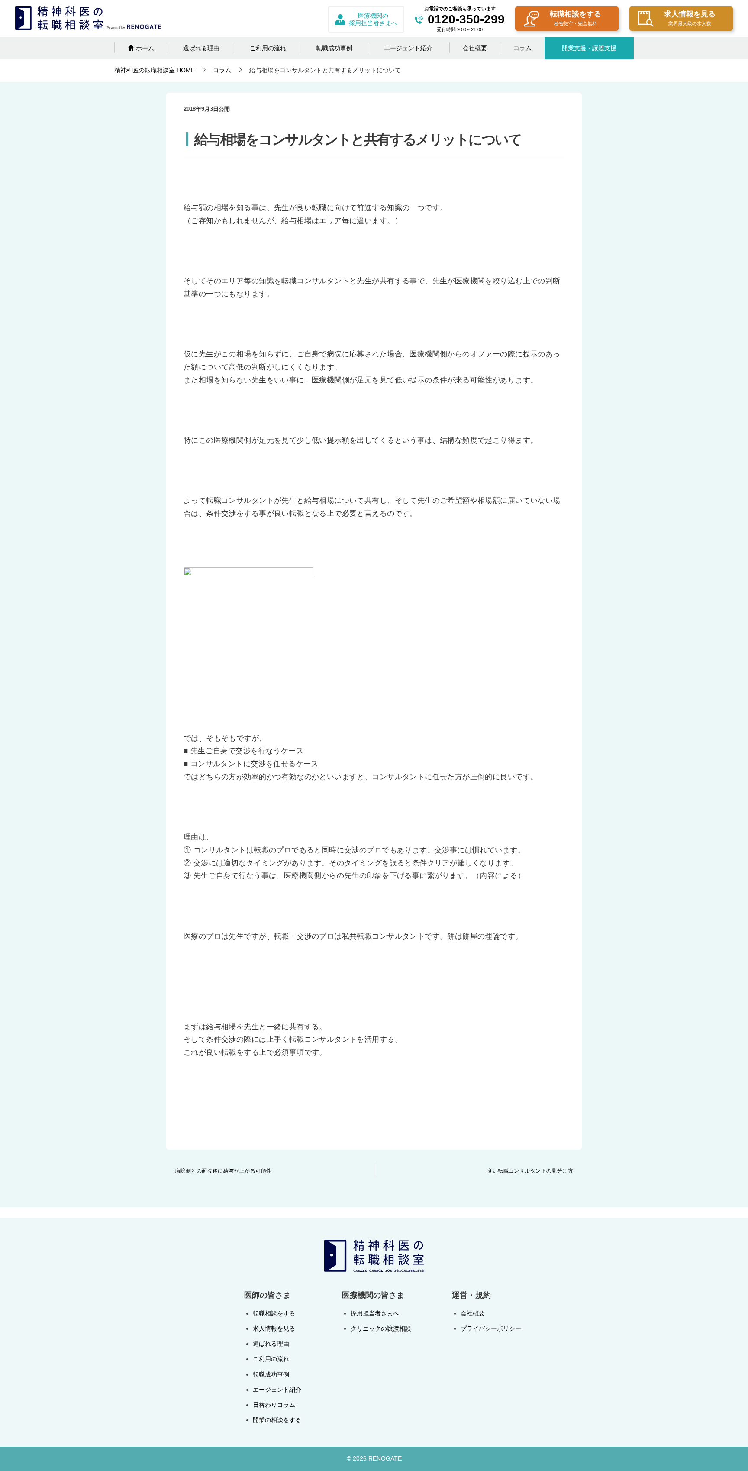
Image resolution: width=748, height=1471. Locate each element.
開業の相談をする (277, 1419)
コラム (522, 48)
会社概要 (475, 48)
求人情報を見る (690, 18)
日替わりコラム (274, 1404)
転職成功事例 (334, 48)
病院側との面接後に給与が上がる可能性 (223, 1171)
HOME (154, 70)
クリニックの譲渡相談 (381, 1328)
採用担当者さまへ (375, 1313)
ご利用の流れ (268, 48)
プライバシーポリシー (491, 1328)
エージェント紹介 (408, 48)
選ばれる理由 (201, 48)
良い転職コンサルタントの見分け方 (530, 1171)
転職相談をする (575, 18)
